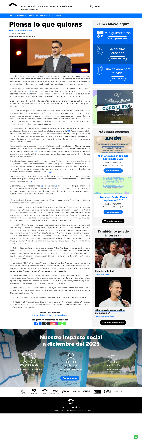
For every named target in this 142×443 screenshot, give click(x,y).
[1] (30, 91)
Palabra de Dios (39, 315)
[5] (50, 172)
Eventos (54, 6)
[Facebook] (37, 323)
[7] (26, 186)
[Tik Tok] (76, 407)
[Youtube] (72, 407)
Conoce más (69, 378)
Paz (50, 315)
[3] (68, 131)
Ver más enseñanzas (113, 322)
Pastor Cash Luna (20, 30)
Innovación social (29, 9)
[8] (41, 186)
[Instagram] (54, 323)
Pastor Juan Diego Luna (104, 316)
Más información (113, 171)
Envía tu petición (117, 59)
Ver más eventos (113, 221)
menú (97, 6)
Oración (32, 6)
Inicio (23, 6)
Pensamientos (61, 315)
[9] (55, 186)
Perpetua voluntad (104, 271)
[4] (36, 151)
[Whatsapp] (62, 323)
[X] (46, 323)
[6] (32, 181)
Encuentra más (117, 79)
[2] (68, 121)
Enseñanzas (66, 6)
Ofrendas (43, 6)
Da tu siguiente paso (117, 39)
